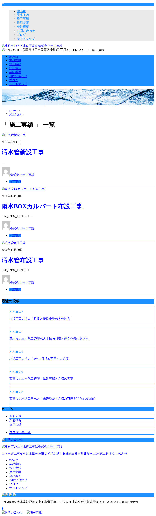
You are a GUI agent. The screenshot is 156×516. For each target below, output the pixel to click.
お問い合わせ (26, 30)
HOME (21, 11)
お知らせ (15, 416)
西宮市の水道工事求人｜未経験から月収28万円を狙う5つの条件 (52, 398)
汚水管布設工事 (23, 260)
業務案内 (23, 14)
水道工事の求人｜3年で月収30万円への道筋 (39, 358)
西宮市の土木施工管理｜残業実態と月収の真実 (41, 378)
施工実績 (23, 18)
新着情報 (15, 420)
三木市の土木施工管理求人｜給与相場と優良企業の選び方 (48, 338)
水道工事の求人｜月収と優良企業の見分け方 (39, 318)
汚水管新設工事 (23, 152)
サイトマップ (26, 38)
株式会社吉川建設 (22, 174)
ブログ (21, 34)
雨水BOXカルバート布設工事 (42, 206)
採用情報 (23, 22)
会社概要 (23, 26)
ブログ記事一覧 (20, 432)
